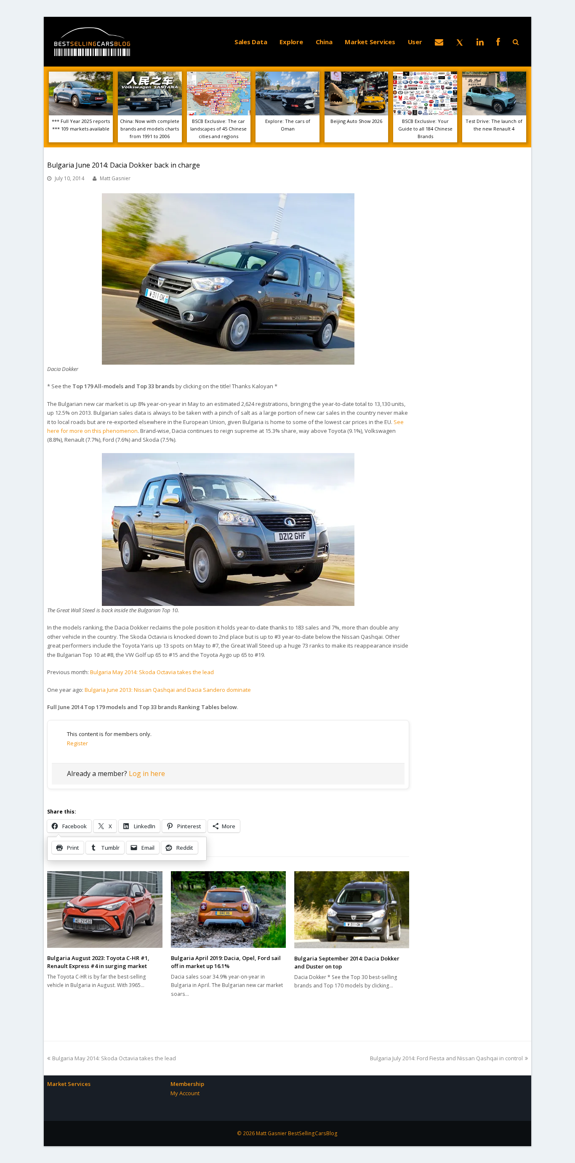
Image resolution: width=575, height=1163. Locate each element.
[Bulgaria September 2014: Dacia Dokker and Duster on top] (351, 909)
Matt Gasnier (115, 178)
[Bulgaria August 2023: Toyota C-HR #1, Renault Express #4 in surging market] (104, 909)
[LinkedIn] (480, 41)
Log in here (147, 773)
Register (77, 743)
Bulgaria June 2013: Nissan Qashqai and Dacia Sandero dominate (168, 690)
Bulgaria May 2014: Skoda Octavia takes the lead (152, 672)
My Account (185, 1093)
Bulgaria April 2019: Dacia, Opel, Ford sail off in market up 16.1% (226, 962)
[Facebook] (498, 41)
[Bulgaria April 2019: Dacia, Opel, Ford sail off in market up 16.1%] (228, 909)
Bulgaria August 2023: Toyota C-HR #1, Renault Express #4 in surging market (98, 962)
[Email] (439, 41)
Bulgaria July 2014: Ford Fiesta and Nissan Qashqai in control (446, 1058)
